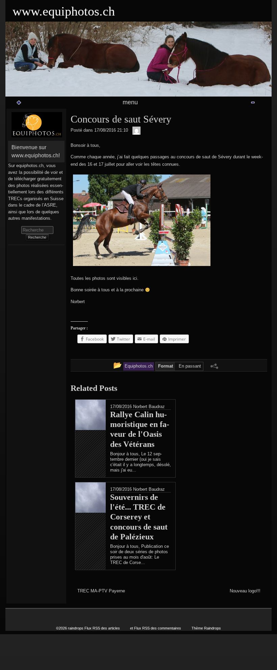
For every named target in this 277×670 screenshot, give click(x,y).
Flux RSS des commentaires (157, 628)
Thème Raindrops (206, 628)
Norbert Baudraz (149, 406)
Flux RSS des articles (102, 628)
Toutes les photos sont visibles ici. (104, 278)
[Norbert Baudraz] (136, 130)
